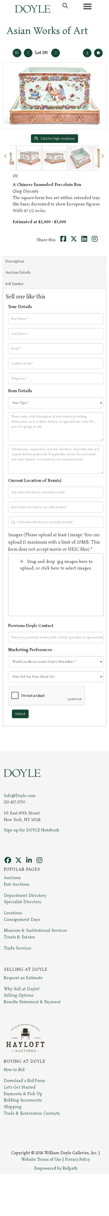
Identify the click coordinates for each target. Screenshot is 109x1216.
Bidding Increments (23, 1100)
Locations (13, 913)
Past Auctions (16, 884)
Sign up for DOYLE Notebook (31, 830)
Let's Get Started (19, 1087)
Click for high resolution (57, 139)
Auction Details (18, 272)
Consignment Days (22, 919)
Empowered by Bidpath (56, 1168)
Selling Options (19, 995)
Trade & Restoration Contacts (32, 1113)
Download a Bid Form (24, 1080)
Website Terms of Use (41, 1159)
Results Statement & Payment (32, 1001)
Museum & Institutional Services (35, 930)
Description (14, 261)
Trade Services (17, 948)
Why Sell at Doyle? (22, 989)
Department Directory (25, 895)
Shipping (13, 1106)
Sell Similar (14, 284)
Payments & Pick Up (23, 1093)
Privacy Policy (77, 1159)
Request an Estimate (23, 977)
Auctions (12, 877)
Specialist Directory (22, 901)
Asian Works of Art (47, 31)
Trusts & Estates (19, 937)
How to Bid (14, 1069)
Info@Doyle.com (19, 795)
